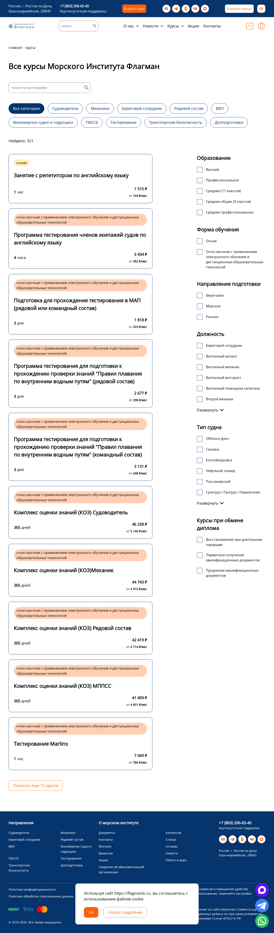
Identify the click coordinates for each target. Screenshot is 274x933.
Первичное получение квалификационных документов (232, 557)
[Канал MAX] (205, 9)
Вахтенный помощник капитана (233, 388)
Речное (212, 316)
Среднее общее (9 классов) (228, 201)
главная (15, 47)
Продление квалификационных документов (232, 573)
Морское (213, 306)
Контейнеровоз (219, 460)
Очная (211, 241)
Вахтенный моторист (223, 377)
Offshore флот (217, 438)
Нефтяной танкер (220, 470)
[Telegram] (176, 9)
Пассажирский (218, 481)
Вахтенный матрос (221, 356)
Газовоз (212, 449)
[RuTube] (166, 9)
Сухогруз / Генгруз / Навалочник (233, 492)
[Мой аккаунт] (261, 26)
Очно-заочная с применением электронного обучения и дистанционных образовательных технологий (234, 259)
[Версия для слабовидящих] (261, 8)
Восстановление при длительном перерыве (234, 542)
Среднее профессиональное (229, 212)
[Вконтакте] (195, 9)
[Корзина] (250, 26)
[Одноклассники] (186, 9)
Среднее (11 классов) (223, 190)
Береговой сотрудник (224, 345)
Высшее (212, 169)
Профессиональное (222, 180)
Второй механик (219, 399)
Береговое (215, 295)
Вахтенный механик (222, 367)
